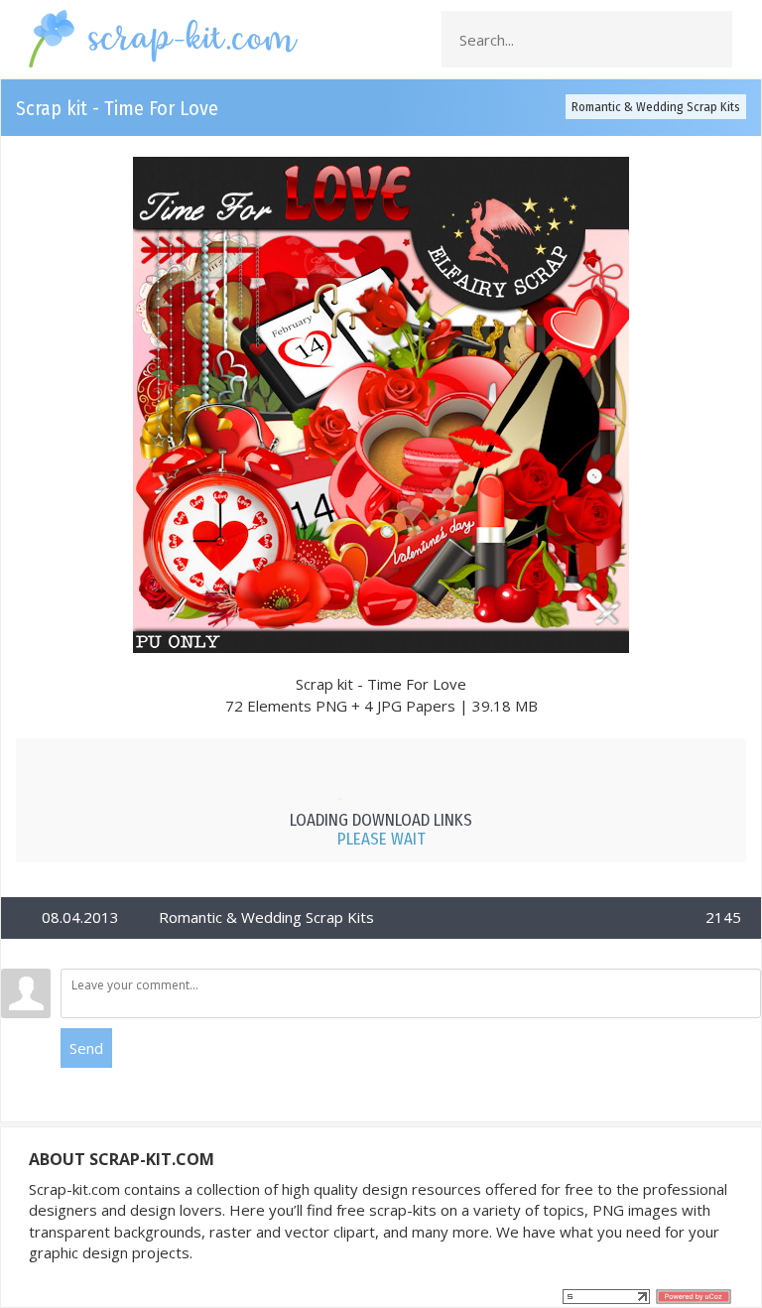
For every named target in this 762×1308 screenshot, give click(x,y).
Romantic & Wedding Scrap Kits (656, 106)
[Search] (711, 39)
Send (86, 1048)
